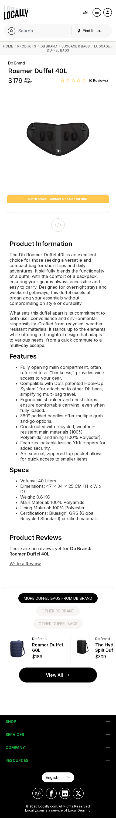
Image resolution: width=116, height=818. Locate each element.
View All (54, 675)
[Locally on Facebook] (51, 793)
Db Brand (48, 46)
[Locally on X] (78, 793)
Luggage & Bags (76, 46)
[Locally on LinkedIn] (64, 793)
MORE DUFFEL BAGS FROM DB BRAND (58, 598)
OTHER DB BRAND (58, 611)
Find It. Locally (94, 30)
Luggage (102, 46)
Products (26, 46)
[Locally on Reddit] (37, 793)
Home (8, 46)
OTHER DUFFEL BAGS (58, 623)
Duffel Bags (58, 50)
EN (85, 12)
